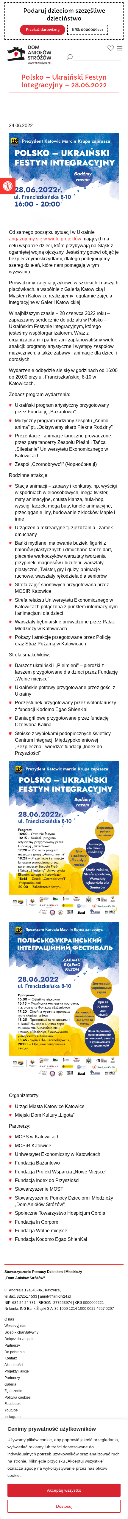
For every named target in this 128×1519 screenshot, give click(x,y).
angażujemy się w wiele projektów (45, 238)
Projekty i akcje (16, 1371)
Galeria (10, 1384)
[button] (7, 186)
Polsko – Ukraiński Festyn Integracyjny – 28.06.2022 (64, 81)
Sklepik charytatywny (21, 1332)
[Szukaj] (70, 57)
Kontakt (10, 1358)
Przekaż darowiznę (43, 30)
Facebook (12, 1403)
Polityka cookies (17, 1397)
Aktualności (13, 1365)
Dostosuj (64, 1506)
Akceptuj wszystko (64, 1490)
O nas (9, 1319)
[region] (64, 1469)
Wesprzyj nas (15, 1326)
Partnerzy (12, 1345)
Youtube (11, 1410)
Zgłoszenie (13, 1391)
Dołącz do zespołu (19, 1339)
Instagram (12, 1417)
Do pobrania (14, 1352)
